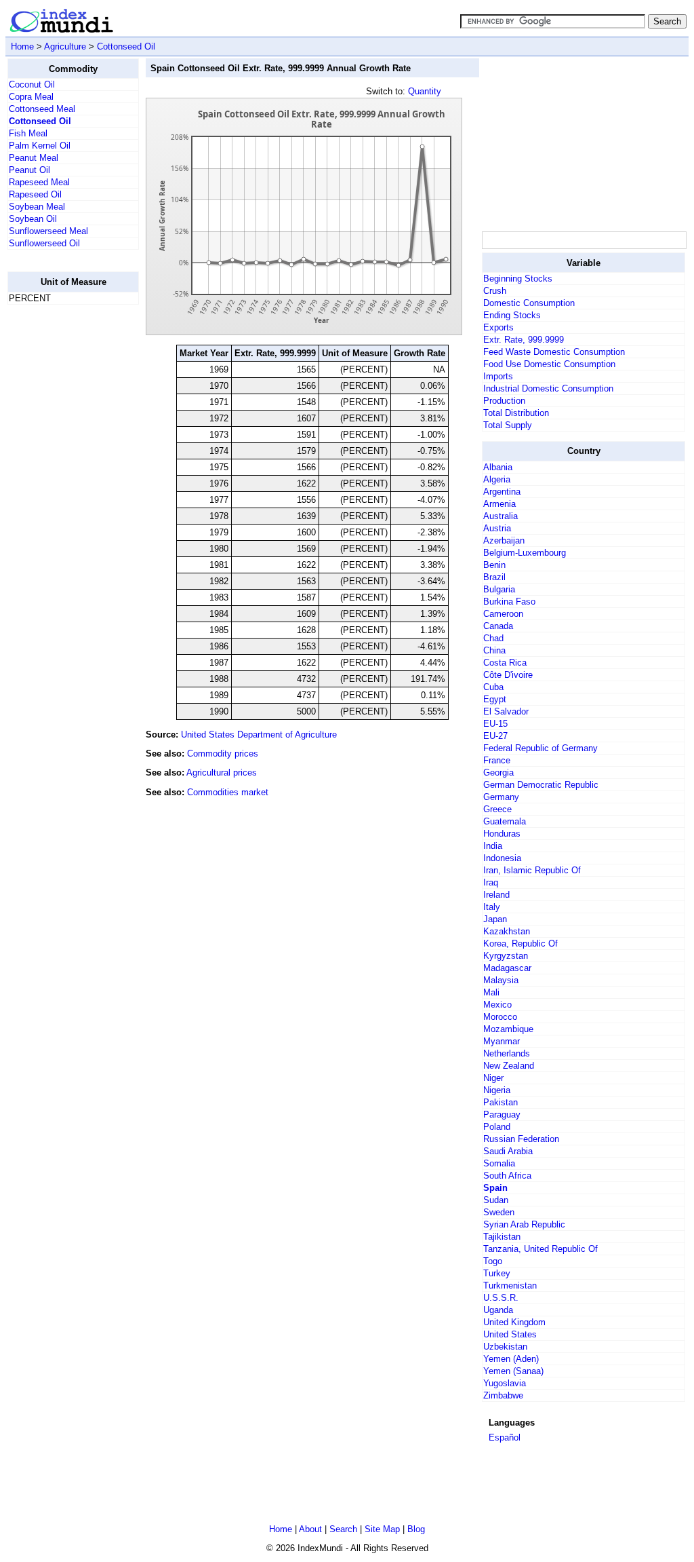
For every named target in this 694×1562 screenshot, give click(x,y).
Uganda (498, 1310)
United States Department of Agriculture (259, 734)
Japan (495, 919)
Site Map (382, 1529)
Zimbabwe (503, 1395)
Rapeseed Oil (35, 194)
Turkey (496, 1273)
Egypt (494, 699)
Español (504, 1437)
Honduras (501, 833)
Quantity (424, 91)
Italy (491, 907)
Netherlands (506, 1053)
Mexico (497, 1004)
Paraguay (501, 1114)
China (494, 650)
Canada (498, 626)
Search (343, 1529)
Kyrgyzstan (505, 956)
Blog (416, 1529)
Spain (495, 1188)
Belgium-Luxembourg (524, 553)
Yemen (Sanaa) (513, 1371)
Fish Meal (28, 133)
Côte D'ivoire (508, 675)
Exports (498, 327)
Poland (496, 1127)
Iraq (490, 882)
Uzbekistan (505, 1346)
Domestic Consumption (529, 303)
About (310, 1529)
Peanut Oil (29, 170)
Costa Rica (505, 663)
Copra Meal (31, 97)
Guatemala (504, 821)
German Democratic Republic (540, 785)
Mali (491, 992)
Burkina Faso (509, 601)
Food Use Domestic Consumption (549, 364)
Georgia (498, 772)
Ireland (496, 895)
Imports (498, 376)
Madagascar (507, 968)
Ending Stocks (512, 315)
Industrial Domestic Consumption (548, 388)
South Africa (507, 1175)
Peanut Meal (33, 158)
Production (504, 401)
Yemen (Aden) (511, 1359)
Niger (493, 1078)
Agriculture (65, 46)
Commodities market (227, 792)
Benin (494, 565)
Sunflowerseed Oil (44, 243)
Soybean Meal (37, 207)
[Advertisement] (61, 519)
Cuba (493, 687)
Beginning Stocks (517, 278)
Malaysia (500, 980)
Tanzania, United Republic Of (540, 1249)
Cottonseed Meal (42, 109)
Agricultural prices (221, 772)
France (496, 760)
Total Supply (507, 425)
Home (22, 46)
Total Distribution (516, 413)
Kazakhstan (506, 931)
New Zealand (508, 1066)
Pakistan (500, 1102)
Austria (497, 528)
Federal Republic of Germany (540, 748)
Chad (493, 638)
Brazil (494, 577)
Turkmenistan (510, 1285)
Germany (501, 797)
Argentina (501, 492)
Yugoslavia (504, 1383)
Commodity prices (222, 753)
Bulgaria (499, 589)
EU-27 (495, 736)
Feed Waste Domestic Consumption (554, 352)
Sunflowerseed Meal (48, 231)
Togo (492, 1261)
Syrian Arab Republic (524, 1224)
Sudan (495, 1200)
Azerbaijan (504, 540)
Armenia (499, 504)
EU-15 (495, 724)
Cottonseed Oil (126, 46)
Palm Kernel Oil (39, 145)
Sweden (498, 1212)
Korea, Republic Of (520, 943)
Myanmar (501, 1041)
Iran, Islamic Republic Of (532, 870)
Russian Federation (521, 1139)
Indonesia (502, 858)
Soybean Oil (33, 219)
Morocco (500, 1017)
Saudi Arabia (508, 1151)
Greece (497, 809)
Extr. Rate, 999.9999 (523, 340)
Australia (500, 516)
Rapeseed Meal (39, 182)
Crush (494, 291)
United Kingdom (514, 1322)
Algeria (496, 479)
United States (510, 1334)
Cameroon (503, 614)
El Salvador (506, 711)
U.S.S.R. (500, 1298)
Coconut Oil (32, 84)
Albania (497, 467)
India (492, 846)
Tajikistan (501, 1237)
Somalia (499, 1163)
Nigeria (496, 1090)
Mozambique (508, 1029)
